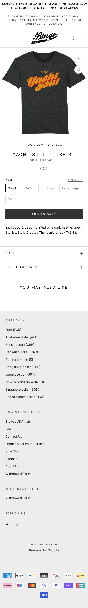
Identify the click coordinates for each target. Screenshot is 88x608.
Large (49, 188)
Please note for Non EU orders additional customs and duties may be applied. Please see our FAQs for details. (44, 20)
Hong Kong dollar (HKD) (22, 367)
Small (12, 188)
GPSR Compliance (22, 267)
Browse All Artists (18, 421)
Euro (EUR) (13, 330)
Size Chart (13, 451)
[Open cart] (82, 38)
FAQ (8, 429)
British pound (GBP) (19, 344)
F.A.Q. (10, 253)
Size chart (75, 179)
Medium (30, 188)
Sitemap (11, 459)
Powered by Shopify (44, 550)
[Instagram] (17, 524)
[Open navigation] (6, 38)
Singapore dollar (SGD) (22, 389)
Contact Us (13, 436)
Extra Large (70, 188)
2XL (11, 199)
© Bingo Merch (44, 544)
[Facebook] (7, 524)
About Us (12, 466)
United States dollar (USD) (24, 397)
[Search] (74, 38)
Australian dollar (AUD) (22, 337)
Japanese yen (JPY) (20, 374)
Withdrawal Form (17, 474)
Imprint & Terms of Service (24, 444)
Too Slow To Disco (44, 144)
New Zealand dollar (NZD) (24, 382)
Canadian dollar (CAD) (21, 352)
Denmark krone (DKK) (21, 359)
